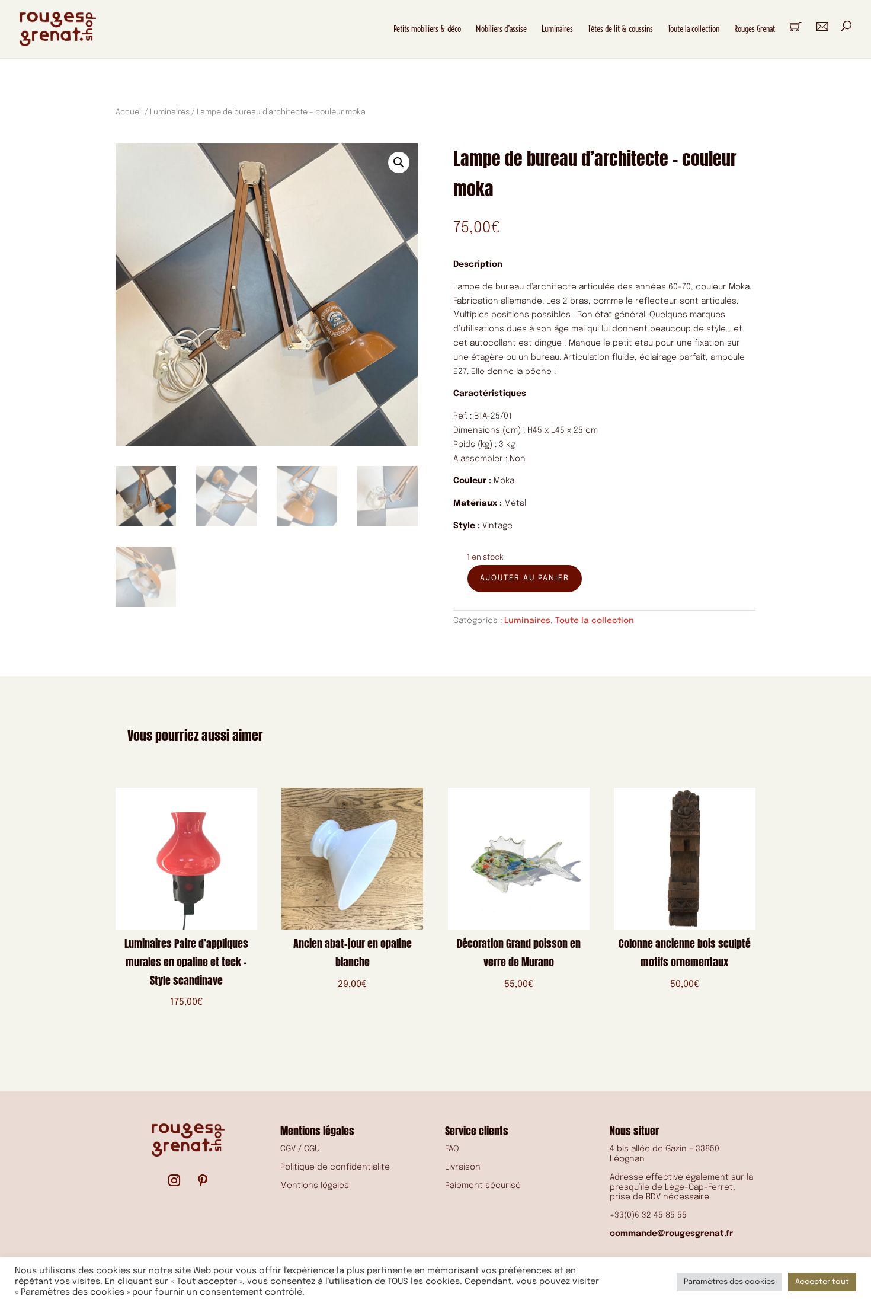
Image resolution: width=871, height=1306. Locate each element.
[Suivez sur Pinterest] (202, 1180)
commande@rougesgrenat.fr (671, 1234)
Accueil (129, 112)
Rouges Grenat (754, 29)
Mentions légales (314, 1186)
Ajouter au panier (524, 578)
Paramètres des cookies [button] (729, 1282)
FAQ (452, 1149)
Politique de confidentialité (335, 1167)
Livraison (463, 1167)
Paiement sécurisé (483, 1186)
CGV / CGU (300, 1149)
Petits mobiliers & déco (427, 29)
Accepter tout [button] (822, 1282)
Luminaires (557, 29)
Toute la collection (693, 29)
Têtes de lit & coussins (620, 29)
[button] (398, 162)
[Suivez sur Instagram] (174, 1180)
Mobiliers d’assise (501, 29)
